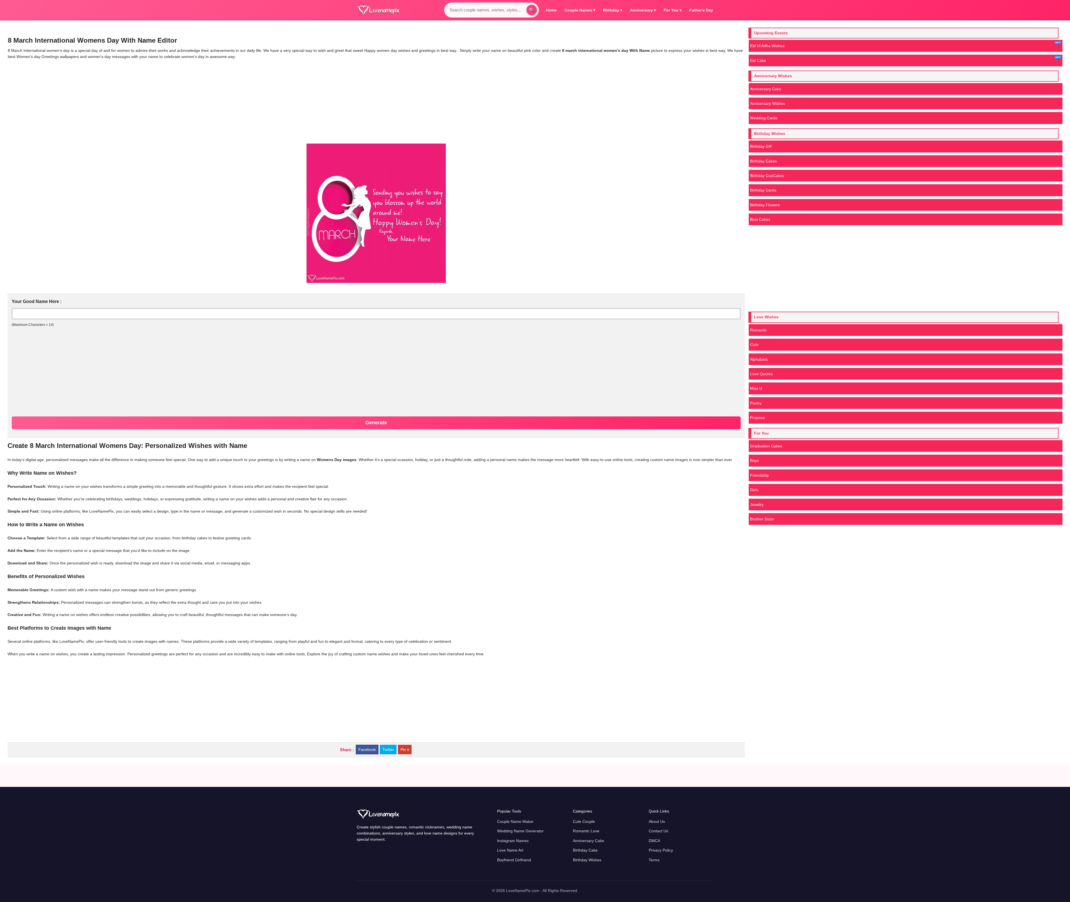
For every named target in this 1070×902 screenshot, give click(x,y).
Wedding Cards (763, 118)
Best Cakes (760, 219)
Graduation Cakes (766, 446)
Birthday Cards (763, 190)
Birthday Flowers (765, 205)
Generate (376, 422)
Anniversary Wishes (767, 103)
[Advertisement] (248, 102)
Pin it (404, 749)
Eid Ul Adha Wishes (767, 45)
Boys (754, 460)
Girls (754, 490)
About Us (657, 821)
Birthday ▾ (612, 10)
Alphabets (759, 359)
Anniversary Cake (765, 89)
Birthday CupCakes (767, 175)
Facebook (367, 749)
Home (551, 10)
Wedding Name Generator (520, 831)
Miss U (756, 388)
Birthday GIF (761, 146)
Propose (757, 417)
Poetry (756, 403)
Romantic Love (586, 831)
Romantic (758, 330)
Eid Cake (758, 60)
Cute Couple (584, 821)
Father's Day (701, 10)
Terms (654, 860)
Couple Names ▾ (580, 10)
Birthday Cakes (763, 161)
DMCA (654, 840)
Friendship (759, 475)
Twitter (388, 749)
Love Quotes (761, 374)
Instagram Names (513, 840)
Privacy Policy (661, 850)
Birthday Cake (585, 850)
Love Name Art (510, 850)
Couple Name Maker (515, 821)
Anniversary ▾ (643, 10)
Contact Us (658, 831)
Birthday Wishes (587, 860)
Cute (754, 344)
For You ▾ (673, 10)
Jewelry (756, 504)
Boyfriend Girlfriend (514, 860)
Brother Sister (762, 519)
